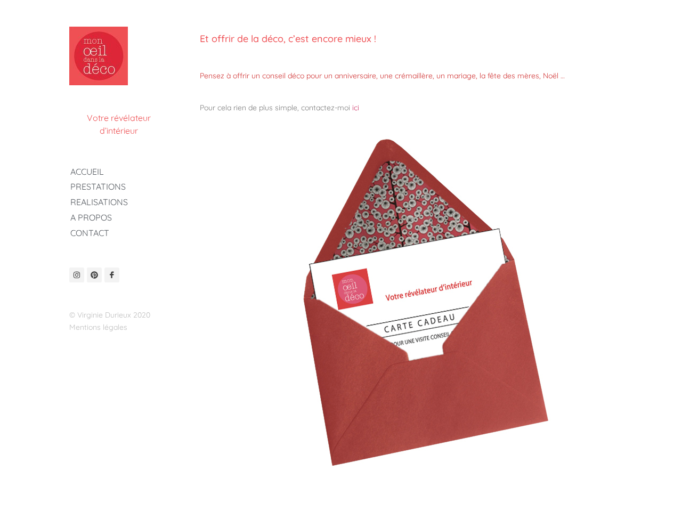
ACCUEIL (87, 171)
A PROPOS (91, 217)
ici (355, 107)
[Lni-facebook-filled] (111, 274)
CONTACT (89, 233)
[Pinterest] (94, 274)
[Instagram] (76, 274)
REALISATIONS (99, 202)
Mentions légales (98, 327)
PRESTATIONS (98, 186)
